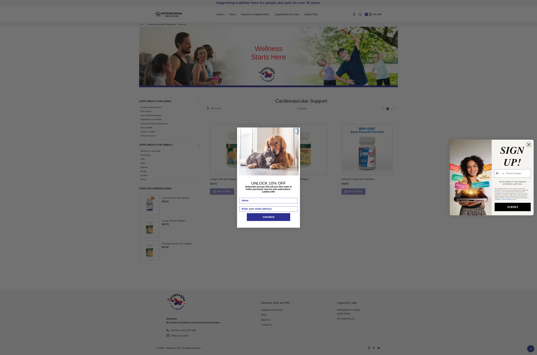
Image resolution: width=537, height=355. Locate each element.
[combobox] (500, 173)
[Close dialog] (296, 131)
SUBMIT (512, 207)
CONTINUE (269, 217)
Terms (514, 199)
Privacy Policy (506, 199)
